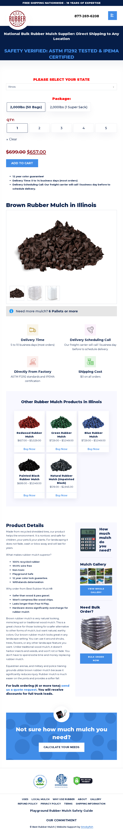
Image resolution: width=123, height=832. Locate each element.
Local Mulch (40, 799)
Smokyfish (87, 826)
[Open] (112, 15)
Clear (13, 139)
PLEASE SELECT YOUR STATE (61, 79)
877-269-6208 (86, 16)
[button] (109, 214)
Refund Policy (27, 803)
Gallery (95, 799)
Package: (61, 99)
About (82, 799)
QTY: (10, 120)
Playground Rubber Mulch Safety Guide (61, 810)
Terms (68, 803)
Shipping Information (90, 803)
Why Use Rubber (64, 799)
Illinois (86, 205)
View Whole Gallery (96, 590)
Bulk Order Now (96, 659)
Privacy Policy (51, 803)
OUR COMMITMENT (61, 820)
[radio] (26, 107)
